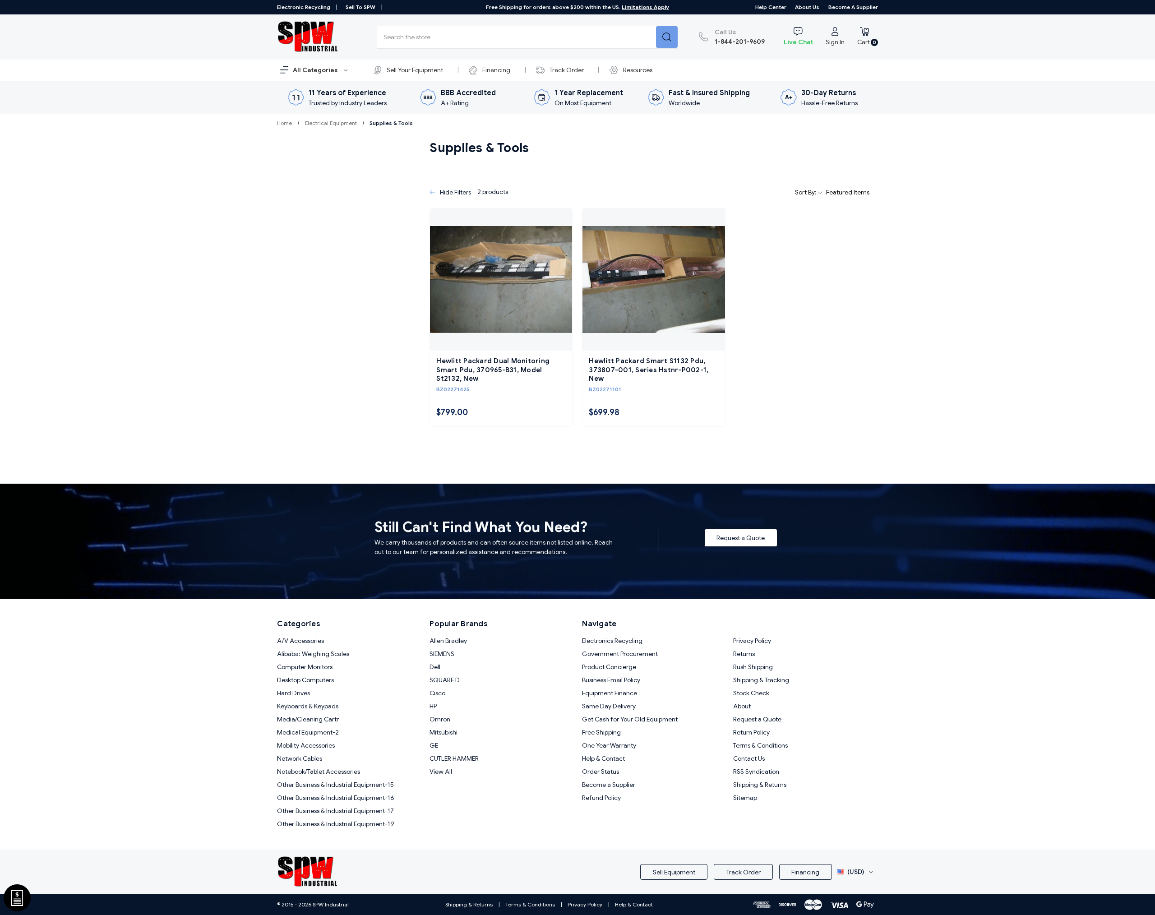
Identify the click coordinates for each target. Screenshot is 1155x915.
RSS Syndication (756, 771)
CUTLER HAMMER (454, 758)
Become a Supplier (853, 7)
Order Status (600, 771)
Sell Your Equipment (415, 70)
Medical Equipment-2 (308, 732)
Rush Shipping (753, 667)
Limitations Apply (645, 7)
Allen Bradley (448, 641)
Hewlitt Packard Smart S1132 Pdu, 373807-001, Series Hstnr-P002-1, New (648, 370)
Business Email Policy (611, 680)
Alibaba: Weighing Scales (313, 654)
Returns (744, 654)
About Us (807, 7)
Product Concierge (609, 667)
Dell (435, 667)
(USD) (855, 872)
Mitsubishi (443, 732)
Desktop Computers (305, 680)
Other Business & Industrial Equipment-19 (335, 824)
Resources (637, 70)
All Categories (316, 70)
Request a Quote (740, 538)
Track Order (567, 70)
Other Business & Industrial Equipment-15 (335, 785)
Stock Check (751, 693)
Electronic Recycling (303, 7)
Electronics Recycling (612, 641)
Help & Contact (603, 758)
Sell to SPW (360, 7)
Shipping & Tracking (761, 680)
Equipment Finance (609, 693)
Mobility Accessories (306, 745)
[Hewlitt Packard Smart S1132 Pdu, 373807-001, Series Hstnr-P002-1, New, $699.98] (653, 279)
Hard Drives (293, 693)
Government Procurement (620, 654)
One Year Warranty (609, 745)
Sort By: (806, 192)
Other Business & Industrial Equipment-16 (335, 798)
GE (434, 745)
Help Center (770, 7)
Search (667, 37)
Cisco (437, 693)
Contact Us (749, 758)
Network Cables (299, 758)
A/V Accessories (300, 641)
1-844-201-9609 (740, 37)
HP (433, 706)
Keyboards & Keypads (307, 706)
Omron (440, 719)
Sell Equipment (674, 872)
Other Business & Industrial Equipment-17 (335, 811)
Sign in (835, 42)
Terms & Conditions (760, 745)
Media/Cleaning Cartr (308, 719)
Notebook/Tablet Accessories (318, 771)
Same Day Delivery (609, 706)
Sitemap (745, 798)
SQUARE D (445, 680)
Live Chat (798, 42)
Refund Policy (601, 798)
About (742, 706)
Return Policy (751, 732)
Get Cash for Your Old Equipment (630, 719)
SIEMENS (442, 654)
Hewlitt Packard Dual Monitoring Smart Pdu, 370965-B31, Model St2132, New (493, 370)
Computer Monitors (305, 667)
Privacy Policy (752, 641)
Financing (496, 70)
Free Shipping (601, 732)
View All (441, 771)
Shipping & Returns (759, 785)
